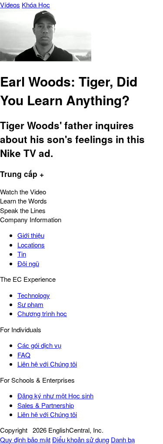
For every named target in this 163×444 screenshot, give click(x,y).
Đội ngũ (28, 263)
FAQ (23, 354)
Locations (31, 244)
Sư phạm (30, 304)
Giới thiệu (30, 235)
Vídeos (10, 4)
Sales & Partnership (45, 405)
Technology (33, 295)
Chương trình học (42, 313)
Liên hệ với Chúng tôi (47, 363)
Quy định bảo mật (25, 439)
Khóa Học (36, 4)
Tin (21, 253)
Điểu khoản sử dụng (80, 439)
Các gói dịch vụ (39, 345)
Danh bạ (123, 439)
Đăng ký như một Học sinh (55, 395)
